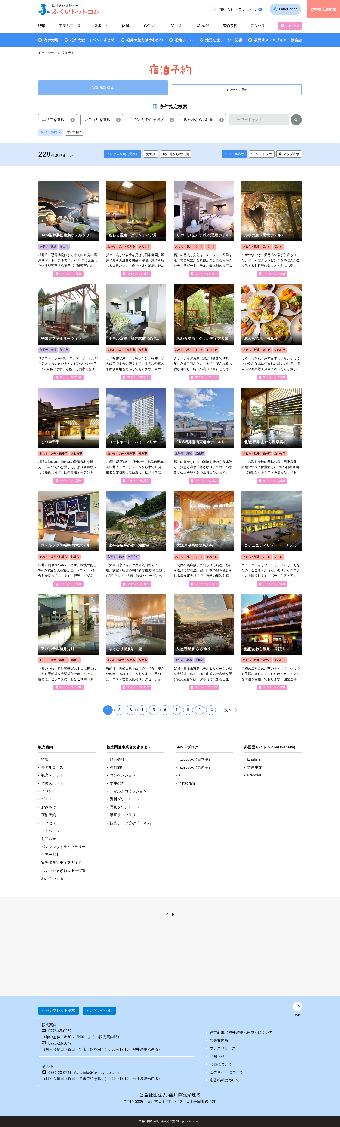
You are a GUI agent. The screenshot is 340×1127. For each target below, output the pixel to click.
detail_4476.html (68, 435)
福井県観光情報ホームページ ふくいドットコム (69, 9)
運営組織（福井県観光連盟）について (241, 1032)
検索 (296, 120)
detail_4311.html (271, 539)
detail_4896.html (68, 229)
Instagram (187, 783)
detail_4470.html (271, 642)
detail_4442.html (204, 435)
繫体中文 (254, 767)
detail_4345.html (136, 642)
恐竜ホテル (184, 40)
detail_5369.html (271, 229)
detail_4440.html (68, 332)
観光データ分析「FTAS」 (131, 823)
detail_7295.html (136, 435)
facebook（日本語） (195, 759)
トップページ (47, 53)
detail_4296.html (68, 642)
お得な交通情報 (323, 9)
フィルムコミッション (128, 791)
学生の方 (117, 783)
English (253, 759)
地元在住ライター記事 (223, 40)
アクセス (257, 25)
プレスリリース (223, 1048)
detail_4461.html (204, 332)
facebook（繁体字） (195, 767)
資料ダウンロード (124, 799)
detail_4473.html (271, 435)
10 (211, 710)
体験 (125, 25)
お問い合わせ (101, 1010)
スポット (101, 25)
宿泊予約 (230, 25)
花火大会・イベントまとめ (92, 40)
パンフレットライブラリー (63, 847)
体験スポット (52, 783)
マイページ (292, 25)
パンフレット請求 (60, 1010)
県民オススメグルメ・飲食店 (278, 40)
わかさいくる (52, 878)
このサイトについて (226, 1072)
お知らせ (48, 839)
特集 (42, 25)
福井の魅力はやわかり (144, 40)
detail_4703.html (204, 642)
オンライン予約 (237, 90)
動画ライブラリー (124, 815)
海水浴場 (51, 40)
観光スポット (52, 775)
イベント (149, 25)
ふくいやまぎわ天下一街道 (63, 871)
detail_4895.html (68, 539)
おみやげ (202, 25)
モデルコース (70, 25)
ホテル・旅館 (48, 132)
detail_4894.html (204, 229)
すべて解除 (74, 132)
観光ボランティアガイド (61, 863)
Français (254, 775)
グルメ (175, 25)
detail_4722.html (204, 539)
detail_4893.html (136, 229)
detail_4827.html (136, 539)
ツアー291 (50, 855)
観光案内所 (219, 1040)
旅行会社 (117, 759)
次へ (228, 710)
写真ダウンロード (124, 807)
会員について (221, 1064)
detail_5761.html (136, 332)
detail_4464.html (271, 332)
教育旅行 (117, 767)
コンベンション (123, 775)
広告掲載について (224, 1080)
